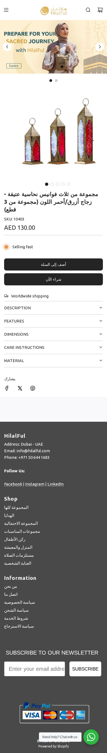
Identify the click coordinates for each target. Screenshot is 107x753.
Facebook (13, 484)
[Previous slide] (7, 46)
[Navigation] (6, 10)
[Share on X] (20, 389)
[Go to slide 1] (50, 80)
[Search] (88, 10)
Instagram (34, 484)
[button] (46, 184)
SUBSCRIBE (85, 669)
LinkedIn (55, 484)
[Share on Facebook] (7, 389)
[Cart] (100, 10)
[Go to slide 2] (56, 80)
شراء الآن (53, 279)
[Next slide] (99, 46)
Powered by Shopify (53, 746)
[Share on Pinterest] (33, 389)
